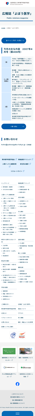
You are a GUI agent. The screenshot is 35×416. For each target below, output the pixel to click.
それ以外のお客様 (8, 189)
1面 (6, 62)
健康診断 (5, 291)
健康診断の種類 (24, 259)
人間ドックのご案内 (8, 198)
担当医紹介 (6, 255)
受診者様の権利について (17, 397)
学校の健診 (4, 287)
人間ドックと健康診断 (9, 164)
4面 (6, 106)
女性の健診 (21, 197)
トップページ (5, 183)
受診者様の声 (6, 221)
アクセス (20, 313)
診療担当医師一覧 (24, 189)
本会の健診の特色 (24, 257)
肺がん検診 (23, 218)
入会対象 (5, 245)
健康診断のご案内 (8, 224)
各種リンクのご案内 (7, 326)
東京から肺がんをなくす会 (8, 241)
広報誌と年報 (23, 279)
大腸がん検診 (23, 220)
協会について (22, 309)
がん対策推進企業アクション (9, 375)
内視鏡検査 (23, 231)
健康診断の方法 (24, 262)
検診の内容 (6, 248)
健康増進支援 (23, 273)
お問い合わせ (5, 322)
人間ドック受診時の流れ (9, 215)
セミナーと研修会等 (25, 276)
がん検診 (20, 211)
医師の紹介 (23, 192)
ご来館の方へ (5, 304)
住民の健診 (21, 239)
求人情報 (20, 317)
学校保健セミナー (8, 296)
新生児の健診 (24, 164)
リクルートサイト (16, 171)
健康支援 (20, 267)
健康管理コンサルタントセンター (9, 359)
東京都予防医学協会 (8, 159)
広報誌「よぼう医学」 (24, 304)
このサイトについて (17, 394)
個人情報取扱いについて (17, 403)
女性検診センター (24, 201)
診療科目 (22, 187)
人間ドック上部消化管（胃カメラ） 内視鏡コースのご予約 (10, 208)
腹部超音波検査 (24, 229)
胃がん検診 (23, 215)
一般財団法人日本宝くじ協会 (26, 375)
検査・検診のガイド (8, 293)
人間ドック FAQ (7, 218)
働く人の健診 (22, 253)
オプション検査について (9, 213)
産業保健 (22, 271)
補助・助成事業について (26, 357)
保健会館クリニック (24, 159)
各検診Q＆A (6, 299)
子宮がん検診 (23, 206)
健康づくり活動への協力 (26, 282)
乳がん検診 (23, 203)
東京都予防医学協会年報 (8, 309)
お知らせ (4, 313)
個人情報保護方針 (17, 400)
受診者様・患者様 (8, 187)
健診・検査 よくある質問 (25, 322)
